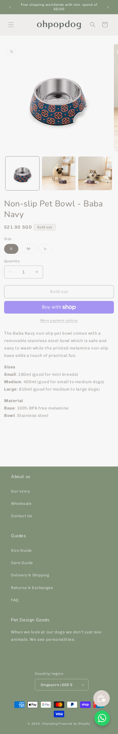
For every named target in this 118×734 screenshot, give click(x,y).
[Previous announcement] (10, 7)
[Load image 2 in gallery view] (59, 173)
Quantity (12, 261)
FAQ (15, 600)
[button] (11, 25)
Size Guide (21, 550)
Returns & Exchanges (32, 587)
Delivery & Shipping (30, 575)
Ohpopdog (50, 724)
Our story (20, 491)
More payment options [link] (59, 320)
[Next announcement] (108, 7)
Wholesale (21, 503)
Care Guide (22, 563)
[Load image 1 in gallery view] (22, 173)
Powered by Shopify (74, 724)
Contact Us (21, 516)
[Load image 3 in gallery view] (95, 173)
